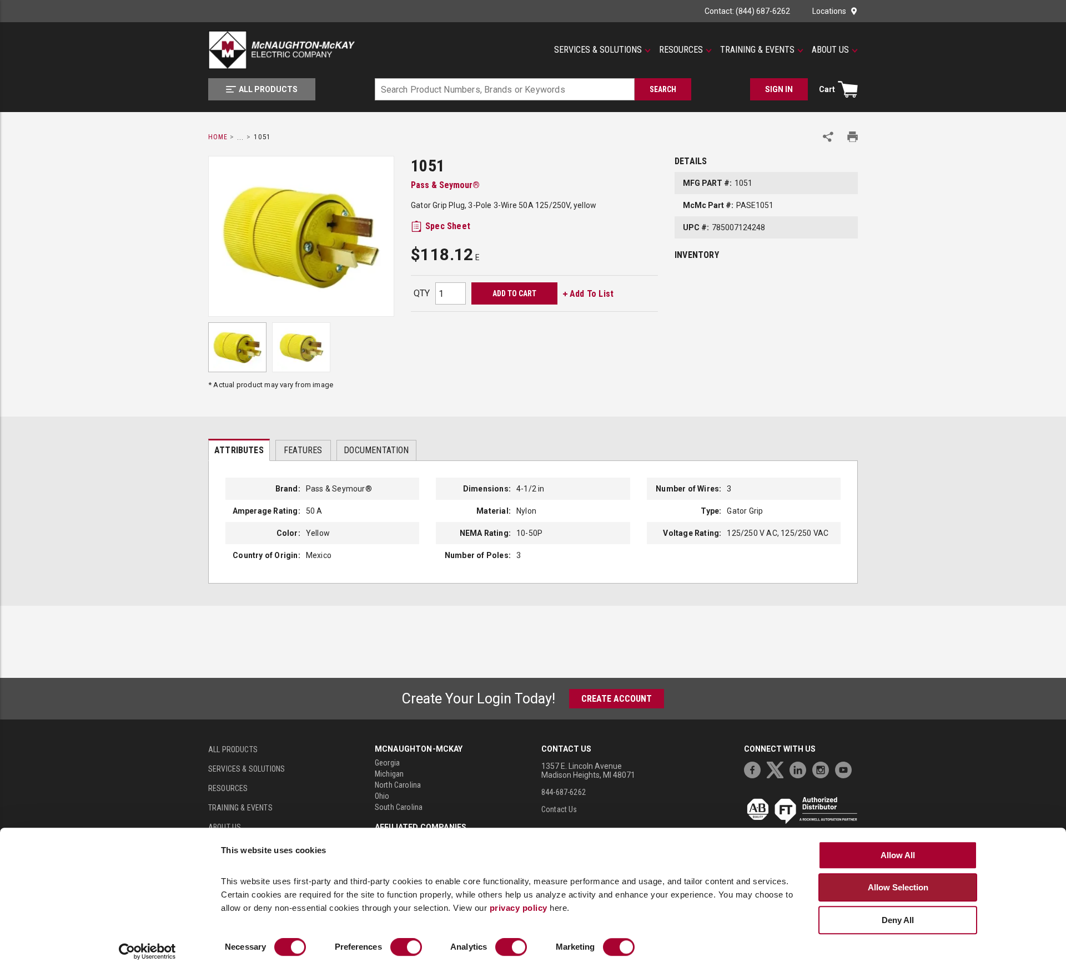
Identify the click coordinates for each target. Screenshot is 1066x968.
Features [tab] (303, 450)
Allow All (898, 855)
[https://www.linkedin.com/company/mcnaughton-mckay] (801, 768)
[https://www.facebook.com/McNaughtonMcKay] (755, 768)
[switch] (406, 947)
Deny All (898, 920)
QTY (422, 293)
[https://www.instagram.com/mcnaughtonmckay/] (823, 768)
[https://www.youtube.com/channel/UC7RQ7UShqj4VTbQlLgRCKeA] (846, 768)
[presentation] (239, 450)
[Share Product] (828, 136)
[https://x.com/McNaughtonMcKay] (778, 768)
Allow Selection (898, 887)
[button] (602, 50)
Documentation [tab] (376, 450)
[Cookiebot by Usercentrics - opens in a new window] (147, 952)
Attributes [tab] (239, 450)
